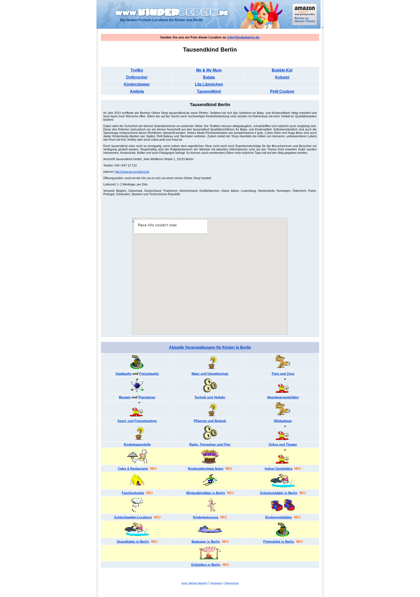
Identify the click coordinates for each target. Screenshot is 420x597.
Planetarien (146, 397)
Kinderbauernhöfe (137, 444)
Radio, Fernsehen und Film (209, 444)
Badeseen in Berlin (206, 541)
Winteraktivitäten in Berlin (205, 493)
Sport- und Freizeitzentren (137, 421)
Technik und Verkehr (209, 397)
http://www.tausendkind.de (132, 172)
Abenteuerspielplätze (283, 397)
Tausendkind (209, 91)
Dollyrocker (137, 77)
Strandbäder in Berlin (133, 541)
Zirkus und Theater (283, 444)
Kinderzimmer (137, 84)
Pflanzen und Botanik (210, 421)
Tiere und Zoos (282, 374)
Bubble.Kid (282, 70)
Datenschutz (232, 583)
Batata (209, 77)
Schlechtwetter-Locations (133, 517)
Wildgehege (283, 421)
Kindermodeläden (278, 517)
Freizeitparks (149, 374)
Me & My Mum (209, 70)
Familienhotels (133, 493)
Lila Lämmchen (209, 84)
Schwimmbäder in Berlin (278, 493)
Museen (125, 397)
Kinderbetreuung (205, 517)
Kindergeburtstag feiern (205, 468)
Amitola (137, 91)
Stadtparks (123, 374)
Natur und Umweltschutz (210, 374)
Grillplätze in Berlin (205, 565)
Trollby (137, 70)
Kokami (282, 77)
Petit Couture (282, 91)
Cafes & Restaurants (133, 468)
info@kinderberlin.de (243, 37)
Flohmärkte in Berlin (278, 541)
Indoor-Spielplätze (278, 468)
